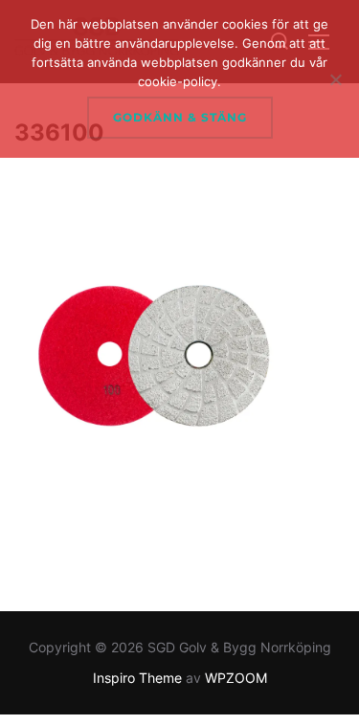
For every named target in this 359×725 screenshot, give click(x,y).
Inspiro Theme (137, 678)
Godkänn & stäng (180, 117)
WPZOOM (236, 678)
